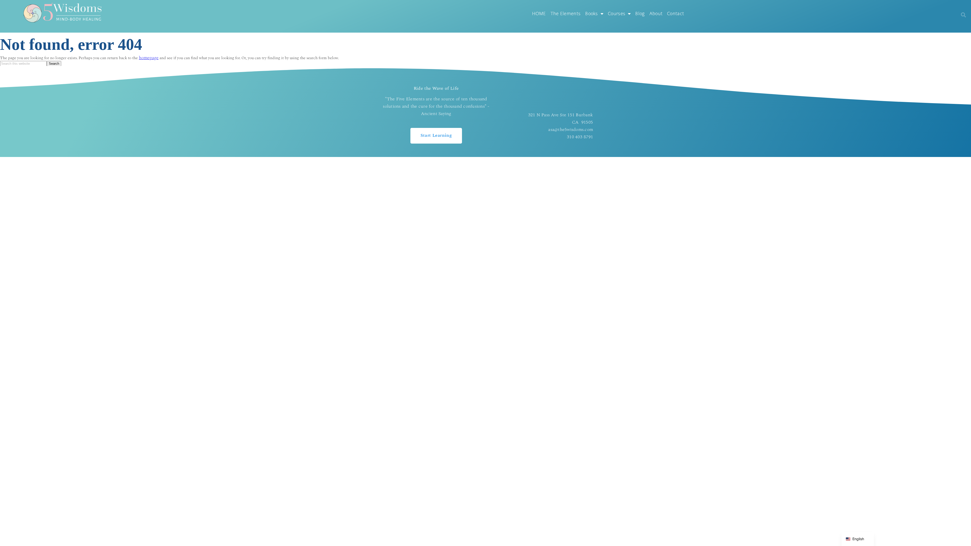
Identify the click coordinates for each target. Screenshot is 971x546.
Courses (616, 13)
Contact (675, 13)
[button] (963, 15)
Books (591, 13)
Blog (640, 13)
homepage (149, 58)
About (656, 13)
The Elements (565, 13)
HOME (539, 13)
